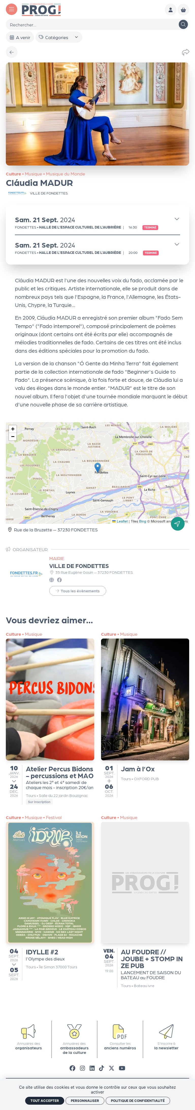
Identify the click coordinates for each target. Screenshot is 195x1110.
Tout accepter (44, 1101)
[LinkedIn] (92, 1068)
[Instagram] (82, 1068)
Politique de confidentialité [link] (138, 1101)
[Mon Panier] (183, 9)
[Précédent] (12, 52)
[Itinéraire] (178, 524)
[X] (112, 1068)
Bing (142, 521)
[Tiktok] (101, 1068)
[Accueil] (41, 9)
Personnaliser (85, 1101)
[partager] (185, 52)
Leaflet (122, 521)
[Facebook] (72, 1068)
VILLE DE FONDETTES (79, 565)
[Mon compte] (170, 9)
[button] (97, 468)
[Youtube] (122, 1068)
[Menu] (11, 9)
